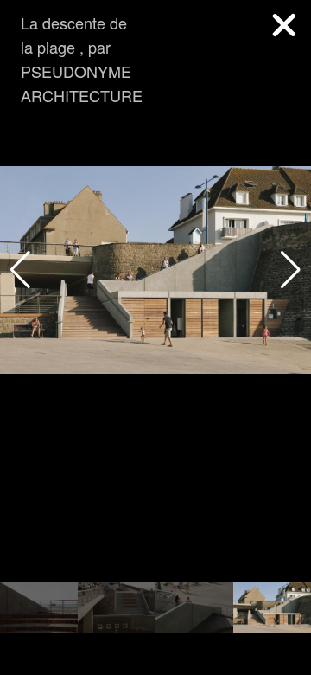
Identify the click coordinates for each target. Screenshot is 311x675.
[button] (290, 270)
